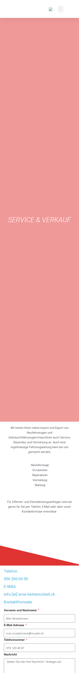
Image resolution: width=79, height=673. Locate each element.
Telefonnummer (15, 640)
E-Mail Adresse (14, 625)
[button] (60, 9)
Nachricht (10, 654)
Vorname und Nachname (20, 610)
